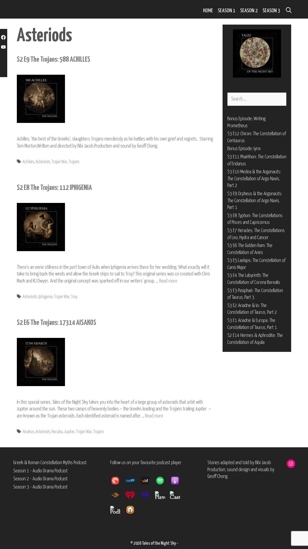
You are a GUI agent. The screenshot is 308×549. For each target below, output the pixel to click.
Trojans (74, 162)
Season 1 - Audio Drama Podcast (40, 471)
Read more (168, 281)
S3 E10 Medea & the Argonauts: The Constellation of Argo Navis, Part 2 (254, 178)
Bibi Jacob (263, 462)
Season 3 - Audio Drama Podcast (40, 487)
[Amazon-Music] (147, 495)
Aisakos (28, 432)
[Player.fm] (162, 495)
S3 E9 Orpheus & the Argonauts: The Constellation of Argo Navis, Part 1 (254, 200)
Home (208, 10)
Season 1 (226, 10)
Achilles (28, 162)
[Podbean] (117, 510)
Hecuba (57, 432)
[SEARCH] (288, 11)
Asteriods (43, 162)
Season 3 (271, 10)
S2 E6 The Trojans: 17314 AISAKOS (56, 322)
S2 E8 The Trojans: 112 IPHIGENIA (54, 187)
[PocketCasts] (117, 480)
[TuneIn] (132, 480)
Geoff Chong (217, 476)
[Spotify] (162, 480)
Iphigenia (45, 297)
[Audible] (117, 495)
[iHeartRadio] (132, 495)
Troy (74, 297)
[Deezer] (147, 480)
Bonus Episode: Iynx (244, 148)
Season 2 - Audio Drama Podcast (40, 478)
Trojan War (59, 162)
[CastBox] (177, 495)
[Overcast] (132, 510)
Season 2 (249, 10)
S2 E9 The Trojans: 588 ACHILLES (53, 59)
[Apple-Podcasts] (177, 480)
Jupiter (69, 432)
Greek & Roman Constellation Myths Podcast (50, 462)
